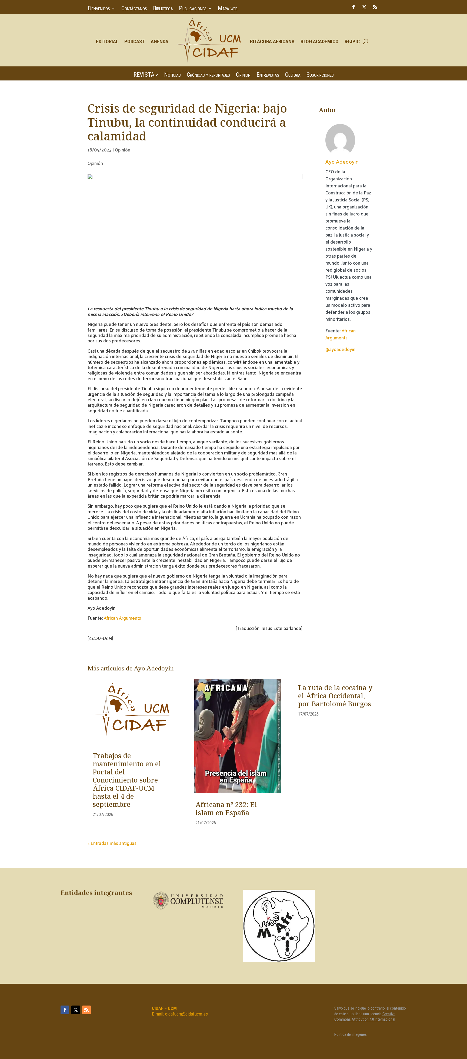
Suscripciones (320, 75)
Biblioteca (163, 9)
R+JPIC (352, 41)
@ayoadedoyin (340, 349)
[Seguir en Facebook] (353, 7)
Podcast (134, 41)
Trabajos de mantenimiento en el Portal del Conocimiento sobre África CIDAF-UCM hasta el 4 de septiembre (127, 780)
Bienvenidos (99, 9)
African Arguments (122, 618)
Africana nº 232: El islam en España (226, 809)
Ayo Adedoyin (342, 161)
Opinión (243, 75)
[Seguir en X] (364, 7)
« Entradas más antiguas (112, 843)
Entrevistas (267, 75)
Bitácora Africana (272, 41)
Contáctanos (134, 9)
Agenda (159, 41)
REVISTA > (146, 75)
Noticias (172, 75)
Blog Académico (320, 41)
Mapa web (228, 9)
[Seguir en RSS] (375, 7)
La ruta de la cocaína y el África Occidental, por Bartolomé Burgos (335, 696)
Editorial (107, 41)
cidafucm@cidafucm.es (186, 1014)
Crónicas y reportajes (208, 75)
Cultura (293, 75)
